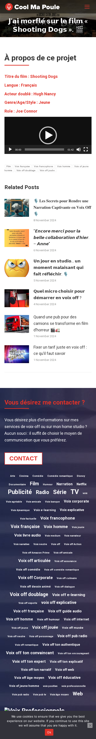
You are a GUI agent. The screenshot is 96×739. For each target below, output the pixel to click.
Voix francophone (43, 166)
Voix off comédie (28, 569)
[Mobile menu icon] (87, 6)
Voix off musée (72, 627)
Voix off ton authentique (61, 645)
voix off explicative (58, 602)
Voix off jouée (47, 170)
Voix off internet (76, 619)
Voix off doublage (26, 170)
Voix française (22, 166)
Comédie (37, 476)
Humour (47, 484)
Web (78, 693)
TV (75, 491)
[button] (48, 135)
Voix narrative (21, 544)
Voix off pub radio (72, 636)
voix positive (50, 686)
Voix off (55, 544)
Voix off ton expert (29, 661)
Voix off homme (19, 619)
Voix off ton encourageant (73, 653)
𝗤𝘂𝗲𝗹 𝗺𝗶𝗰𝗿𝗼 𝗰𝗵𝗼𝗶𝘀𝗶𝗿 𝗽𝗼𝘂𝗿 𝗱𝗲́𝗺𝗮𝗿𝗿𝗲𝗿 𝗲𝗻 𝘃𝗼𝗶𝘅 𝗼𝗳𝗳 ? (59, 294)
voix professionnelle (74, 686)
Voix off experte (28, 603)
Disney (81, 476)
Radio (42, 492)
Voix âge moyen (59, 694)
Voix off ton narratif (36, 670)
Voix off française (28, 611)
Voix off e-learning (68, 594)
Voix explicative (72, 510)
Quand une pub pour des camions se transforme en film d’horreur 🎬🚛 (60, 323)
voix (85, 493)
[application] (48, 135)
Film (8, 166)
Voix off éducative (64, 677)
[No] (90, 725)
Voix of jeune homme (24, 686)
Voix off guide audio (65, 611)
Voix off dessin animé (35, 586)
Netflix (81, 484)
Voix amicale (33, 501)
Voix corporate (76, 501)
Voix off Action (72, 544)
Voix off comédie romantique (61, 569)
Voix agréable (14, 501)
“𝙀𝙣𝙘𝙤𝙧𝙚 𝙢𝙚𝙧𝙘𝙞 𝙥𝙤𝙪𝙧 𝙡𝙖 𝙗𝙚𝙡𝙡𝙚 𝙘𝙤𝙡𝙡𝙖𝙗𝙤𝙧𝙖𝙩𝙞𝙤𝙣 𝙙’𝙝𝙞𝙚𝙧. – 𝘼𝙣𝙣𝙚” (61, 237)
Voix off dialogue (65, 586)
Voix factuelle (28, 518)
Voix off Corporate (35, 577)
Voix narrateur (72, 535)
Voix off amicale (63, 552)
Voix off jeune (20, 627)
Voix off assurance (65, 561)
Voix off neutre (16, 636)
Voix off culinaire (67, 578)
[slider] (44, 149)
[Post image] (16, 208)
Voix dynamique (20, 510)
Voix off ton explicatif (66, 662)
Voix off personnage (41, 636)
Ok (49, 732)
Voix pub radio (20, 694)
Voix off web (64, 670)
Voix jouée (78, 527)
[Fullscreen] (85, 149)
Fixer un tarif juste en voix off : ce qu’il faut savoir (60, 350)
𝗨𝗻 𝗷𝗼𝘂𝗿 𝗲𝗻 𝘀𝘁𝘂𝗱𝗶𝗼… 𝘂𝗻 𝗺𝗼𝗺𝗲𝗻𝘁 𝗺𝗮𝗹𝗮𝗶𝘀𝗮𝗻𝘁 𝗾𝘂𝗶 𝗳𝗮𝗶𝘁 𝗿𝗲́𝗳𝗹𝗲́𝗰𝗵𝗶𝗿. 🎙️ (58, 267)
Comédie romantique (60, 476)
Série (60, 492)
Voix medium (52, 535)
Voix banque (52, 501)
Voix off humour (48, 619)
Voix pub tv (39, 694)
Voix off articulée (34, 560)
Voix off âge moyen (29, 678)
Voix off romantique (26, 644)
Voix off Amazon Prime (36, 552)
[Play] (10, 149)
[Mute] (78, 149)
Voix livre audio (27, 535)
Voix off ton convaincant (30, 652)
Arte (12, 476)
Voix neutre (40, 544)
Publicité (20, 492)
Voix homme (63, 166)
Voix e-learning (45, 510)
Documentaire (17, 484)
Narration (64, 484)
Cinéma (23, 476)
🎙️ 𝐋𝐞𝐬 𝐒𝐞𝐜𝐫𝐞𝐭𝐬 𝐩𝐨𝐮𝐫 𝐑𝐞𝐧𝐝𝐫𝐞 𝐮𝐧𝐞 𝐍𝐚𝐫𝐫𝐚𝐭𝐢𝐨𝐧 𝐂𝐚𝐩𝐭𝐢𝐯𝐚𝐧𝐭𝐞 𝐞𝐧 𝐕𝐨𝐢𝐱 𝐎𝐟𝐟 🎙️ (62, 207)
